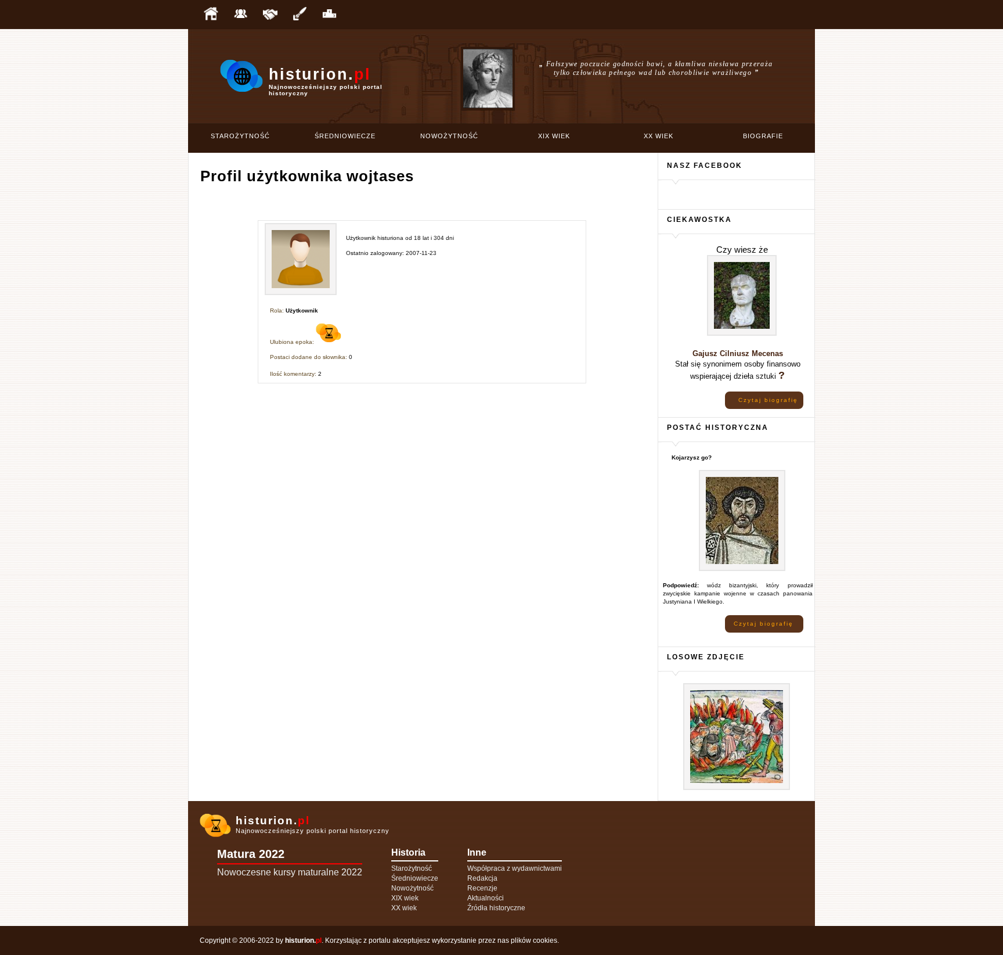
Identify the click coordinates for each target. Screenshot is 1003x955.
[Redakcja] (240, 14)
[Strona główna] (211, 14)
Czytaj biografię (768, 400)
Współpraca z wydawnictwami (514, 868)
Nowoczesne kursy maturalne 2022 (289, 872)
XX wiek (658, 135)
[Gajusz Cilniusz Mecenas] (742, 334)
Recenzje (482, 888)
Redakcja (482, 878)
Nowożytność (449, 135)
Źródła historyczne (496, 908)
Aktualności (485, 898)
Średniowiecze (345, 135)
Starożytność (240, 135)
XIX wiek (554, 135)
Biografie (763, 135)
